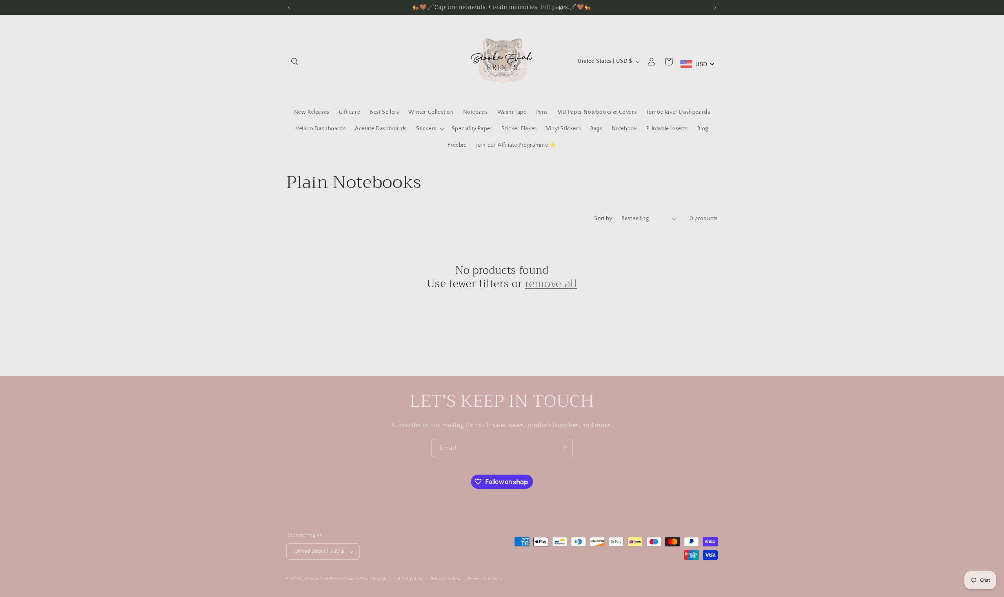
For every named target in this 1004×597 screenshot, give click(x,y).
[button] (295, 61)
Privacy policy (446, 579)
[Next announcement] (715, 7)
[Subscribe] (563, 448)
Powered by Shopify (364, 579)
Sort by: (603, 218)
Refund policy (408, 579)
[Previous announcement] (289, 7)
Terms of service (486, 579)
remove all (551, 284)
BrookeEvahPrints (324, 579)
